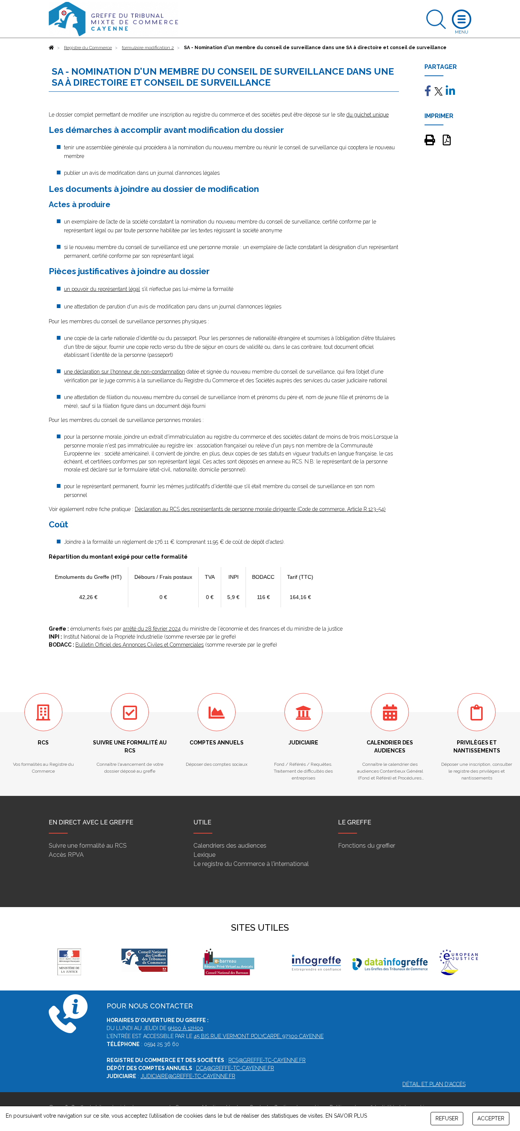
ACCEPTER (490, 1118)
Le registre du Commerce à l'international (251, 863)
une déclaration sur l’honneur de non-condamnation (124, 372)
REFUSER (446, 1118)
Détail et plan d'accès (434, 1084)
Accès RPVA (66, 854)
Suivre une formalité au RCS (88, 845)
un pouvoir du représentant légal (102, 289)
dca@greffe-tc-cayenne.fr (235, 1068)
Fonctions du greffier (366, 845)
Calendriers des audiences (229, 845)
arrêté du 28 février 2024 (152, 629)
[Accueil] (51, 47)
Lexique (204, 854)
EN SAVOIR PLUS (346, 1116)
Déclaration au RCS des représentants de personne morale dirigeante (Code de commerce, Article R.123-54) (260, 509)
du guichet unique (367, 115)
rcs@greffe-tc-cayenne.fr (267, 1060)
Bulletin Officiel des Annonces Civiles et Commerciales (139, 645)
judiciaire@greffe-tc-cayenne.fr (187, 1076)
